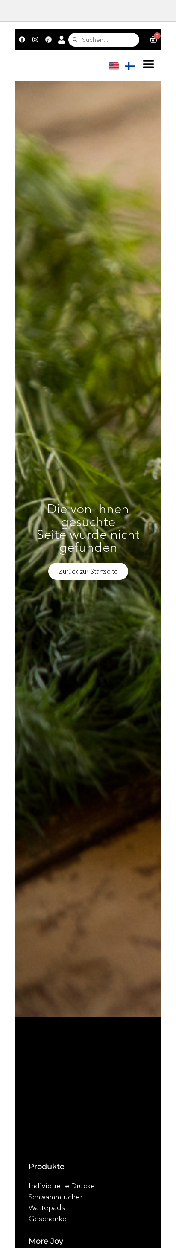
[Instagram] (35, 39)
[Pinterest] (48, 39)
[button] (148, 64)
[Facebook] (21, 39)
